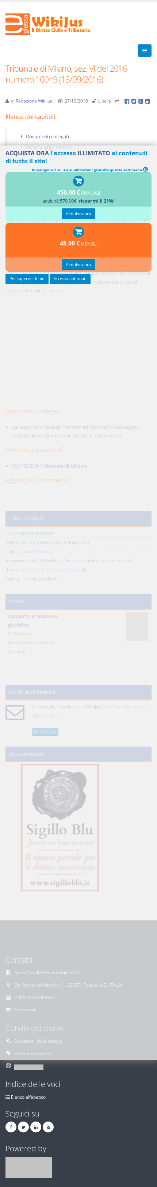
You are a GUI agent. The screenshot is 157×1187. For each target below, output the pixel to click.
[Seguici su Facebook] (10, 1127)
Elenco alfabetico (28, 1097)
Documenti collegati (47, 136)
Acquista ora (78, 213)
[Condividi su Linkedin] (148, 101)
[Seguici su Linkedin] (35, 1127)
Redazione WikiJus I (35, 101)
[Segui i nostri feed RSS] (48, 1127)
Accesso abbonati (70, 278)
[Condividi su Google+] (141, 101)
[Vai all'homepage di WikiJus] (53, 23)
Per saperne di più (27, 278)
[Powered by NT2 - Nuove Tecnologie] (28, 1167)
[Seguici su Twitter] (23, 1127)
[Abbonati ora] (78, 181)
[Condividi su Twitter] (134, 101)
